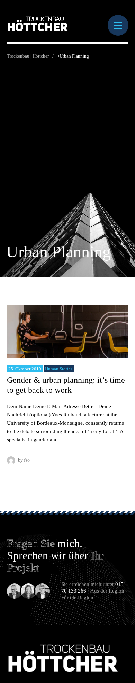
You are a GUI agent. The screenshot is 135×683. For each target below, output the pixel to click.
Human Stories (58, 368)
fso (27, 460)
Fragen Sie (31, 543)
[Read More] (67, 331)
